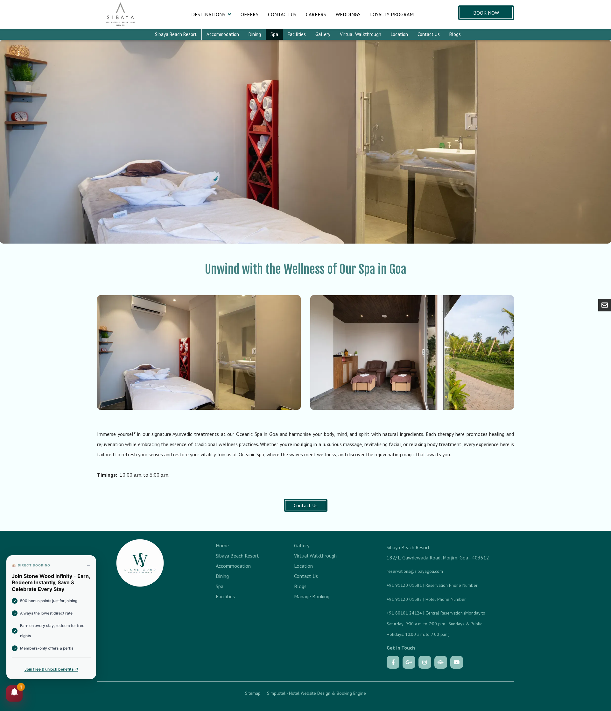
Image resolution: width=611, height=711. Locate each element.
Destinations (208, 14)
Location (399, 34)
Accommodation (223, 34)
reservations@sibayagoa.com (415, 571)
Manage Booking (311, 596)
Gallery (322, 34)
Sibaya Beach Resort (176, 34)
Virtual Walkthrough (360, 34)
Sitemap (253, 693)
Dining (255, 34)
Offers (249, 14)
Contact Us (282, 14)
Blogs (455, 34)
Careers (316, 14)
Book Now (486, 13)
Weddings (348, 14)
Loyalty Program (392, 14)
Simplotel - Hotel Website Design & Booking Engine (316, 693)
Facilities (297, 34)
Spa (274, 34)
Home (222, 545)
